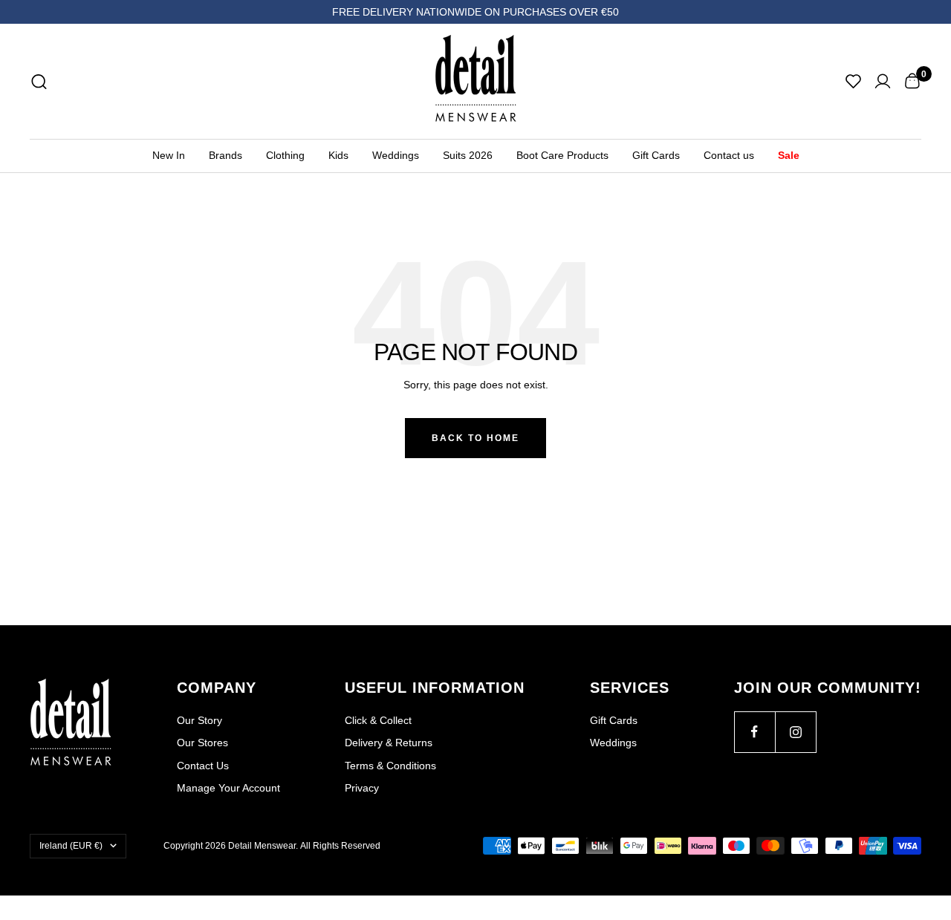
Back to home (475, 438)
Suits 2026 (468, 155)
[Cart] (912, 81)
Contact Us (203, 765)
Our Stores (202, 742)
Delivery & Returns (388, 742)
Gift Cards (656, 155)
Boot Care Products (562, 155)
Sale (788, 155)
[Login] (882, 81)
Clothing (285, 155)
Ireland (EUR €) (71, 846)
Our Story (199, 720)
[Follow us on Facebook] (754, 731)
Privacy (362, 788)
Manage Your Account (228, 788)
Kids (338, 155)
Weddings (395, 155)
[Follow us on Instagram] (795, 731)
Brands (225, 155)
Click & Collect (378, 720)
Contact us (729, 155)
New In (168, 155)
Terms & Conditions (390, 765)
